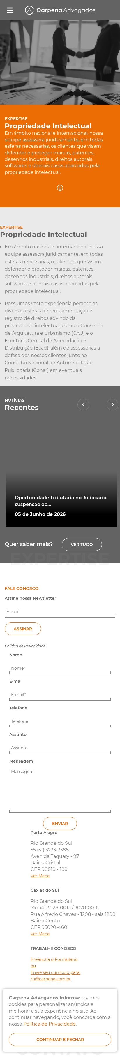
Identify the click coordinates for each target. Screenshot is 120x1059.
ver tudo (82, 544)
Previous (83, 404)
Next (112, 404)
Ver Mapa (40, 875)
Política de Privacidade (25, 646)
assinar (23, 628)
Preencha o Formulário (54, 959)
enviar (60, 823)
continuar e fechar (60, 1039)
